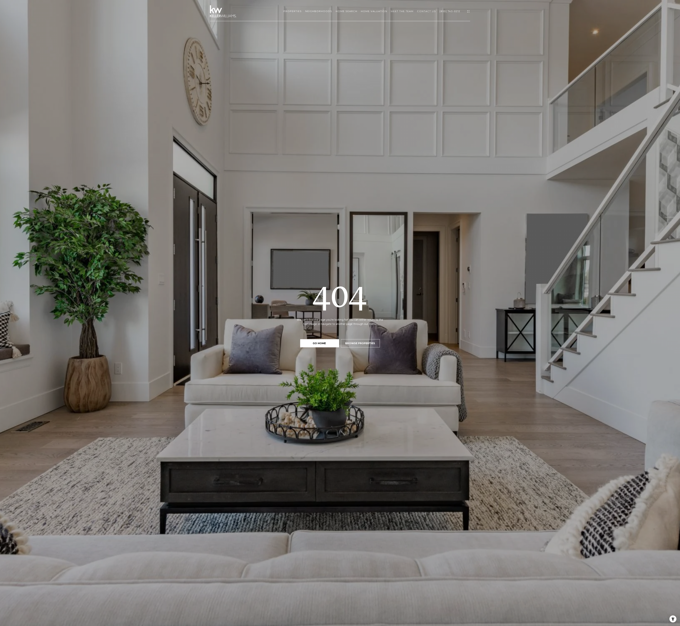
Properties (293, 11)
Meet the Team (402, 11)
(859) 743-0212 (450, 11)
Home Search (346, 11)
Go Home (320, 343)
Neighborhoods (318, 11)
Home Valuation (374, 11)
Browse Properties (360, 343)
